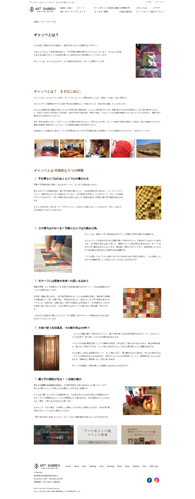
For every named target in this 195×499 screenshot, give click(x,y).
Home (68, 466)
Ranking (92, 466)
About (76, 466)
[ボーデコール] (47, 468)
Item (84, 466)
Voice (101, 466)
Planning (110, 466)
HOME (36, 21)
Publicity (135, 466)
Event (119, 466)
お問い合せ (154, 466)
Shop (127, 466)
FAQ (144, 466)
